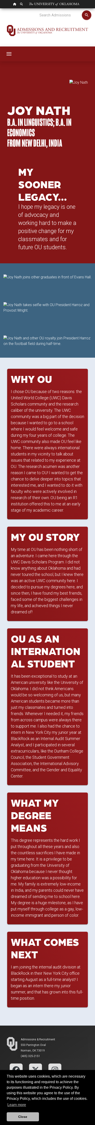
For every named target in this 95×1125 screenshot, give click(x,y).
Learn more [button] (16, 1105)
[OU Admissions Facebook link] (16, 1069)
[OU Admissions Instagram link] (55, 1069)
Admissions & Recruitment (38, 1039)
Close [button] (22, 1117)
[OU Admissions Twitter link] (35, 1069)
